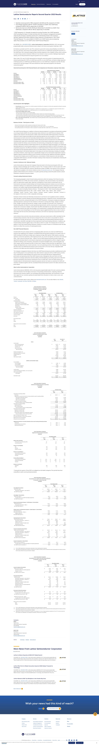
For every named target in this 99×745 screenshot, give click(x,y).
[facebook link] (74, 740)
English (73, 33)
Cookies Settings (72, 742)
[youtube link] (71, 740)
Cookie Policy (4, 743)
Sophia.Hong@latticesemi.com (19, 626)
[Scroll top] (95, 714)
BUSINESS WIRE (27, 44)
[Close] (96, 742)
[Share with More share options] (29, 19)
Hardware (27, 639)
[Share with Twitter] (20, 19)
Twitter (15, 281)
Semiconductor (33, 639)
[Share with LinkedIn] (18, 19)
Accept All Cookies (80, 742)
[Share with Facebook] (23, 19)
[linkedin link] (69, 740)
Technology (22, 639)
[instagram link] (76, 740)
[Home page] (20, 4)
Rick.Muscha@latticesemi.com (19, 635)
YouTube (25, 281)
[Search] (79, 1)
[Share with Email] (25, 19)
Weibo (34, 281)
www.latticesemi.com (47, 170)
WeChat (29, 281)
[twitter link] (66, 740)
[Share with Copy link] (27, 19)
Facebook (20, 281)
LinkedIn (61, 279)
